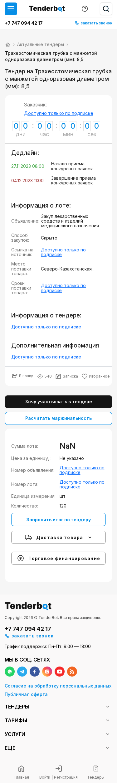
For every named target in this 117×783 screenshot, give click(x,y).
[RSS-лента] (72, 672)
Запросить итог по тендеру (59, 519)
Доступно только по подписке (58, 113)
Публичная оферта (26, 694)
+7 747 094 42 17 (24, 23)
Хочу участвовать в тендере (58, 401)
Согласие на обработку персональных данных (58, 685)
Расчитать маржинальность (58, 418)
